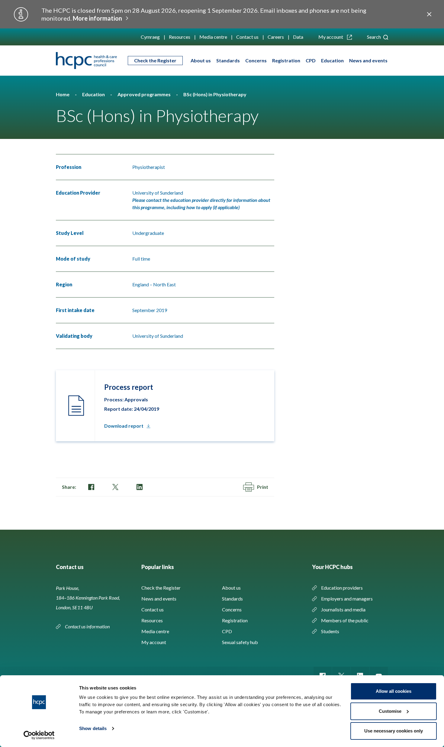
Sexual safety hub (240, 642)
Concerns (256, 60)
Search (374, 37)
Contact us (247, 37)
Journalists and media (343, 609)
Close (429, 14)
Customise (390, 711)
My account (331, 37)
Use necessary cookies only (393, 730)
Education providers (342, 588)
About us (201, 60)
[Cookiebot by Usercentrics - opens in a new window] (39, 735)
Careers (276, 37)
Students (330, 631)
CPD (311, 60)
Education (332, 60)
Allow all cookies (393, 691)
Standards (228, 60)
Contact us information (88, 626)
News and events (368, 60)
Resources (179, 37)
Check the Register (155, 60)
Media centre (213, 37)
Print (262, 487)
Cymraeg (150, 37)
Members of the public (344, 620)
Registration (286, 60)
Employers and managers (347, 598)
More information (97, 18)
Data (298, 37)
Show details (93, 728)
